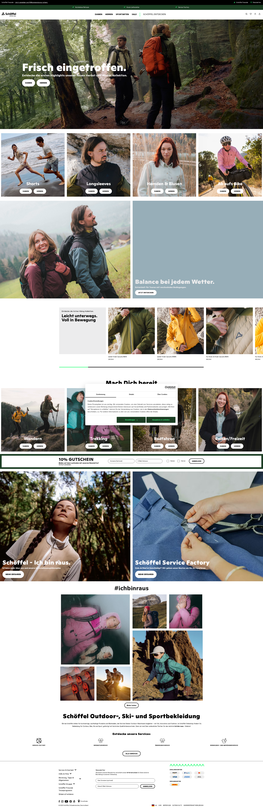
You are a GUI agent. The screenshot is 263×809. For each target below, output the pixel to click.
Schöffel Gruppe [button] (65, 784)
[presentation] (209, 330)
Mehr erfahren (13, 574)
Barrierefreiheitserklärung (194, 805)
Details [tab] (131, 394)
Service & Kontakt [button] (66, 770)
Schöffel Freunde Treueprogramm (66, 789)
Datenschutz (177, 805)
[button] (73, 367)
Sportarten (122, 14)
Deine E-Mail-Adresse (104, 786)
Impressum (167, 805)
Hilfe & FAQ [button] (64, 774)
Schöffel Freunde (242, 2)
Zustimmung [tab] (100, 394)
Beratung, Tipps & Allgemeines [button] (66, 778)
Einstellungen (130, 420)
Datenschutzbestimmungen (158, 409)
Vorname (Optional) (116, 461)
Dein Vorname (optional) (105, 780)
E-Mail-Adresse (143, 461)
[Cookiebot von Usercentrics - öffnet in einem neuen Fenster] (166, 387)
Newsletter (257, 2)
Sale (134, 14)
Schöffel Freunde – (25, 2)
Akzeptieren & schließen (161, 420)
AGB (160, 805)
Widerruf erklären (66, 794)
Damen (98, 14)
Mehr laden (131, 705)
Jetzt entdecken (145, 293)
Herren (109, 14)
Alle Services (132, 754)
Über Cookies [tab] (162, 394)
